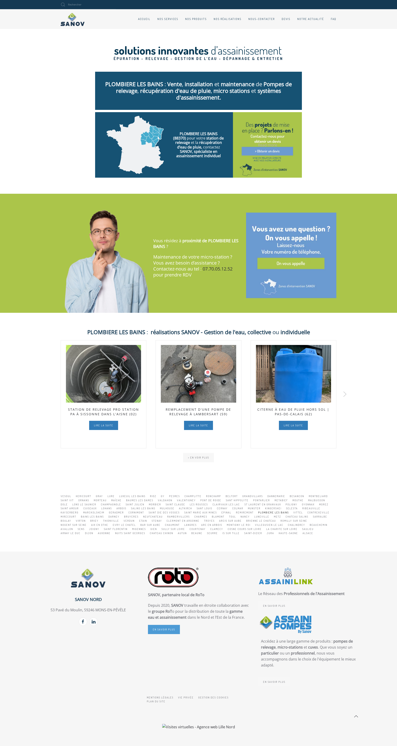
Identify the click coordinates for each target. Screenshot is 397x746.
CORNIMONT (136, 512)
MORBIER (155, 504)
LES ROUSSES (199, 504)
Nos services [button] (167, 19)
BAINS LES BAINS (92, 516)
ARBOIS (121, 508)
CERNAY (222, 508)
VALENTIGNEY (186, 500)
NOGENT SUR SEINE (74, 525)
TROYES (209, 520)
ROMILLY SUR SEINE (294, 520)
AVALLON (67, 529)
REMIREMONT (245, 512)
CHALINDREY (296, 525)
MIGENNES (139, 529)
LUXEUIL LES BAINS (132, 496)
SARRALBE (320, 516)
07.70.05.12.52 (218, 269)
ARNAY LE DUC (70, 533)
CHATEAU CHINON (161, 533)
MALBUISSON (316, 500)
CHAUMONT (172, 525)
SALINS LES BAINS (143, 508)
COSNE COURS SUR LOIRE (245, 529)
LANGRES (190, 525)
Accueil (144, 19)
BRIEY (94, 520)
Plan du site (156, 701)
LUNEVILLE (261, 516)
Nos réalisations (227, 19)
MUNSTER (254, 508)
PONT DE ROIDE (210, 500)
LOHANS (106, 508)
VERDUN (129, 520)
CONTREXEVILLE (318, 512)
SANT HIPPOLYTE (237, 500)
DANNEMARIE (276, 496)
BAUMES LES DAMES (139, 500)
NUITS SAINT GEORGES (130, 533)
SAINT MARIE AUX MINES (200, 512)
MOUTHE (297, 500)
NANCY (245, 516)
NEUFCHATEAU (153, 516)
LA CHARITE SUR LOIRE (282, 529)
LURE (111, 496)
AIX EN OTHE (99, 525)
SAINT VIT (67, 500)
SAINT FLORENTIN (116, 529)
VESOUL (66, 496)
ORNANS (83, 500)
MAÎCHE (116, 500)
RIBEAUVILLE (311, 508)
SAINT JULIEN (135, 504)
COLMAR (237, 508)
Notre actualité (310, 19)
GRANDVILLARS (252, 496)
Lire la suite (103, 425)
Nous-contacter (261, 19)
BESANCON (297, 496)
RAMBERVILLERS (178, 516)
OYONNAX (308, 504)
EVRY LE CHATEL (124, 525)
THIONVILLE (111, 520)
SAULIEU (308, 529)
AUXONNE (104, 533)
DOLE (64, 504)
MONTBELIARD (318, 496)
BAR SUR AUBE (150, 525)
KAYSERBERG (70, 512)
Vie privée (186, 697)
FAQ (333, 19)
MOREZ (323, 504)
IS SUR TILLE (231, 533)
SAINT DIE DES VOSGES (164, 512)
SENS (81, 529)
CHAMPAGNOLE (111, 504)
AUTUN (182, 533)
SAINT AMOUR (70, 508)
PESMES (174, 496)
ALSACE (308, 533)
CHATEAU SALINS (297, 516)
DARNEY (113, 516)
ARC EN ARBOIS (211, 525)
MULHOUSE (167, 508)
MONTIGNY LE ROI (238, 525)
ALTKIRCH (185, 508)
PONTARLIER (261, 500)
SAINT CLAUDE (175, 504)
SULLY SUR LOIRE (173, 529)
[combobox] (88, 4)
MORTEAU (100, 500)
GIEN (153, 529)
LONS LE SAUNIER (84, 504)
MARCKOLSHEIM (93, 512)
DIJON (89, 533)
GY (162, 496)
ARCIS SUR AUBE (230, 520)
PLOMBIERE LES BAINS (273, 512)
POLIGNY (291, 504)
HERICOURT (83, 496)
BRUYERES (131, 516)
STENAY (157, 520)
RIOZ (153, 496)
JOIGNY (94, 529)
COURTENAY (198, 529)
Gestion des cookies (213, 697)
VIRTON (81, 520)
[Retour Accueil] (73, 19)
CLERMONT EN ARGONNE (183, 520)
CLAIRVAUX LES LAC (226, 504)
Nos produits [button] (196, 19)
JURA (270, 533)
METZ (277, 516)
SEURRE (212, 533)
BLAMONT (218, 516)
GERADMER (116, 512)
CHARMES (200, 516)
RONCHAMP (213, 496)
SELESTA (292, 508)
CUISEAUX (90, 508)
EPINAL (226, 512)
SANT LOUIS (204, 508)
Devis (286, 19)
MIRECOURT (68, 516)
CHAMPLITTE (192, 496)
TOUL (232, 516)
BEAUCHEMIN (318, 525)
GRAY (99, 496)
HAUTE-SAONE (288, 533)
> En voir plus (198, 457)
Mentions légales (160, 697)
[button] (345, 394)
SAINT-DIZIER (253, 533)
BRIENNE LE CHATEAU (261, 520)
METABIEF (281, 500)
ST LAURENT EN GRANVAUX (262, 504)
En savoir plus (164, 629)
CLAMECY (216, 529)
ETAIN (143, 520)
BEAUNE (196, 533)
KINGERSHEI (273, 508)
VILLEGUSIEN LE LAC (269, 525)
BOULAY (66, 520)
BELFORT (232, 496)
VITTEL (298, 512)
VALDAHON (165, 500)
